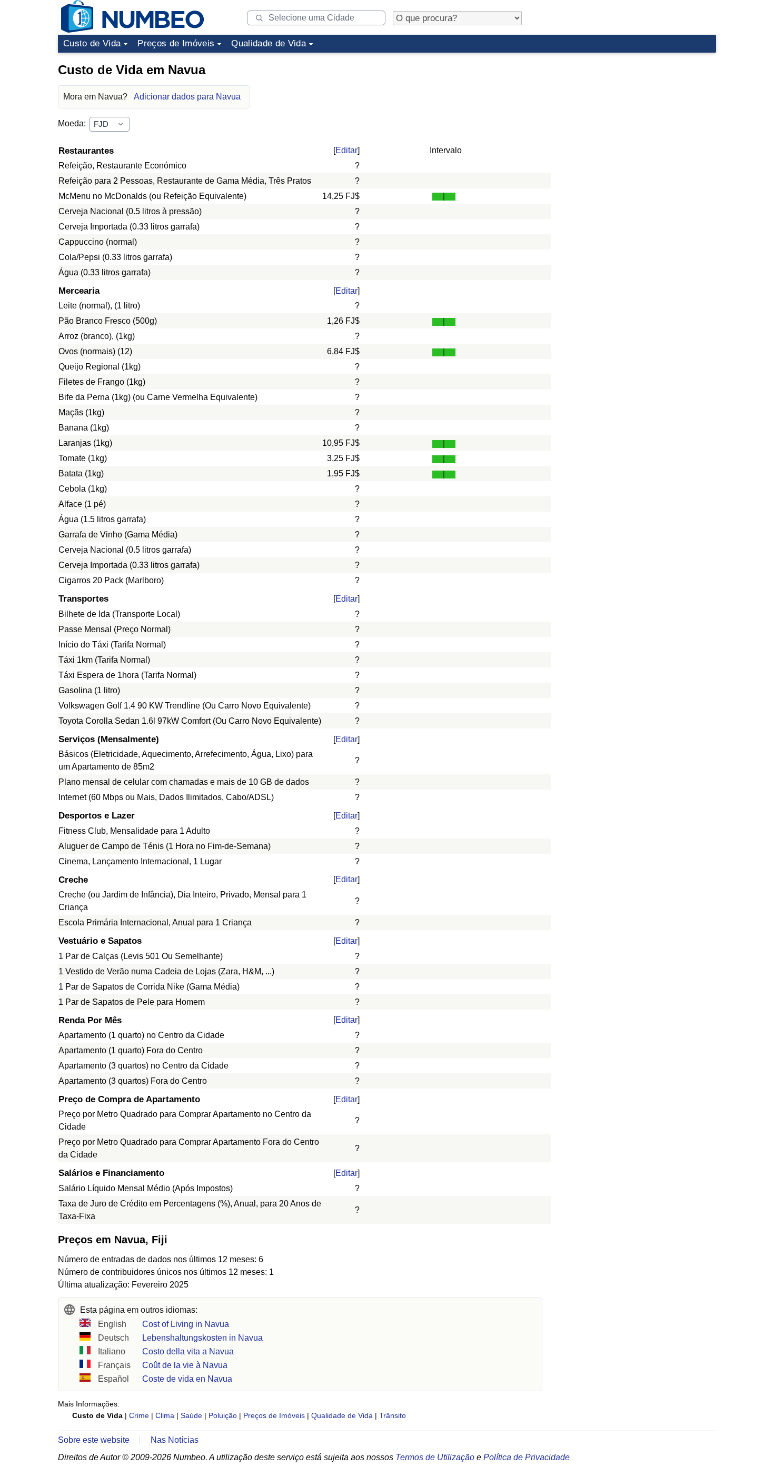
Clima (164, 1415)
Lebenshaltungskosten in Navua (202, 1337)
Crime (139, 1415)
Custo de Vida (92, 43)
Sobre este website (94, 1439)
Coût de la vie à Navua (184, 1365)
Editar (346, 150)
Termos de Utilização (434, 1457)
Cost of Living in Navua (185, 1324)
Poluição (223, 1415)
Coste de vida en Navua (187, 1378)
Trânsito (392, 1415)
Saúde (191, 1415)
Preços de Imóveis (175, 43)
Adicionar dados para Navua (187, 96)
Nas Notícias (175, 1439)
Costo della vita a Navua (188, 1351)
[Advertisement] (637, 123)
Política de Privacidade (526, 1457)
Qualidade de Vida (268, 43)
